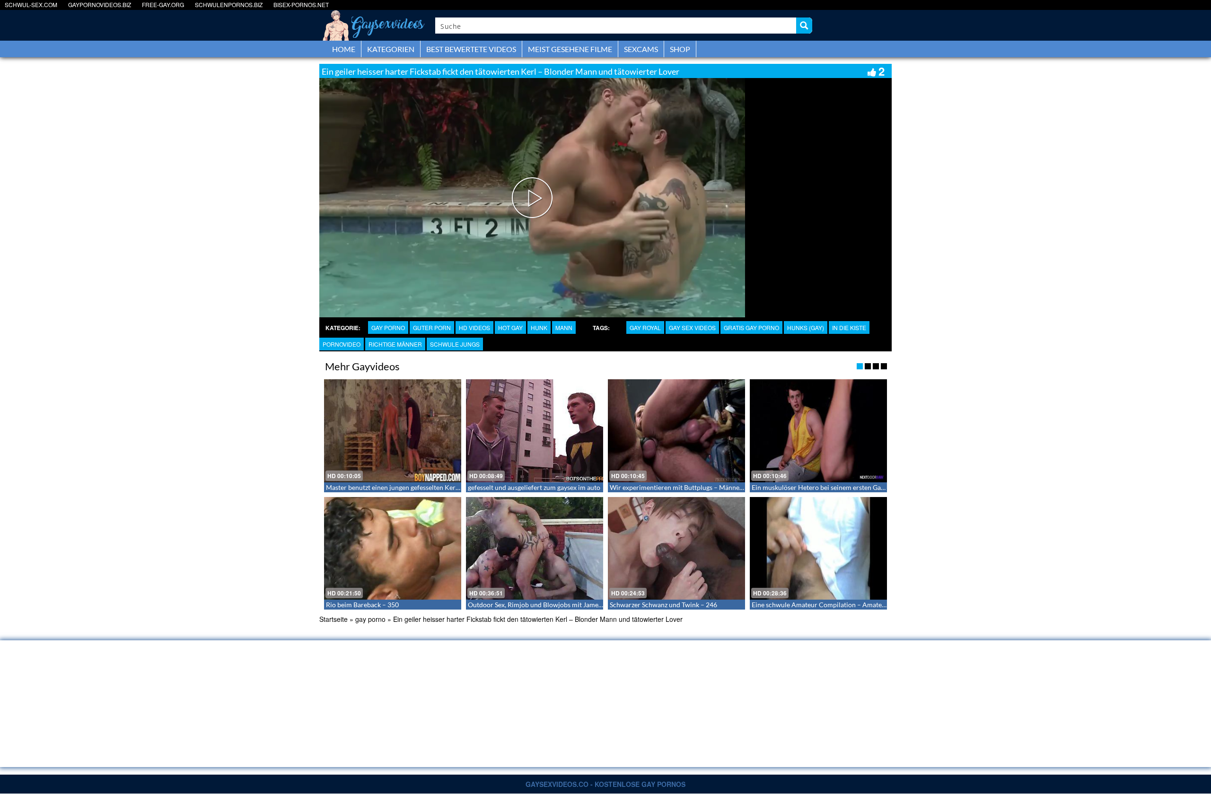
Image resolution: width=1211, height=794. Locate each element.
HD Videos (474, 327)
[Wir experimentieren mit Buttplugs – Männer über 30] (676, 430)
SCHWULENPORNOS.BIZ (229, 4)
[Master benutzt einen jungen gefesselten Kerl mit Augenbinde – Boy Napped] (392, 430)
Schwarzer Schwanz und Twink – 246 (663, 605)
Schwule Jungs (455, 344)
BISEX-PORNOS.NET (301, 4)
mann (563, 327)
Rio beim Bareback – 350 (362, 605)
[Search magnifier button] (804, 25)
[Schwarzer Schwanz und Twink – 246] (676, 548)
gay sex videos (692, 327)
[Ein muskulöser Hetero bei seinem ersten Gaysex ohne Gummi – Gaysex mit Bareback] (818, 430)
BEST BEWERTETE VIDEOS (471, 48)
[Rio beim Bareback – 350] (392, 548)
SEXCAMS (641, 48)
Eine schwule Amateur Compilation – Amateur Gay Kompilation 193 (852, 605)
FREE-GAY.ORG (163, 4)
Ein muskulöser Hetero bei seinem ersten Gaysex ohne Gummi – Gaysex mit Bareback (876, 487)
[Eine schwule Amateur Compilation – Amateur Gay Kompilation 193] (818, 548)
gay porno (388, 327)
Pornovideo (341, 344)
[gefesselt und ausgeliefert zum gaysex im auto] (534, 430)
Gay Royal (645, 327)
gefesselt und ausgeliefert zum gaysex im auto (534, 487)
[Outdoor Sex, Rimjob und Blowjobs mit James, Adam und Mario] (534, 548)
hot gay (510, 327)
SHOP (680, 48)
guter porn (432, 327)
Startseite (333, 619)
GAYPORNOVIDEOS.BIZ (99, 4)
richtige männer (395, 344)
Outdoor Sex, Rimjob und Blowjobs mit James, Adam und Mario (561, 605)
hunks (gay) (805, 327)
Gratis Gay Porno (751, 327)
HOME (343, 48)
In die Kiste (849, 327)
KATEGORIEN (390, 48)
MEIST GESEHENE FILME (570, 48)
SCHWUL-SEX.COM (31, 4)
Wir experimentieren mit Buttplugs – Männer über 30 (688, 487)
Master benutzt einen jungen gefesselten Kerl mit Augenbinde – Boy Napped (437, 487)
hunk (539, 327)
